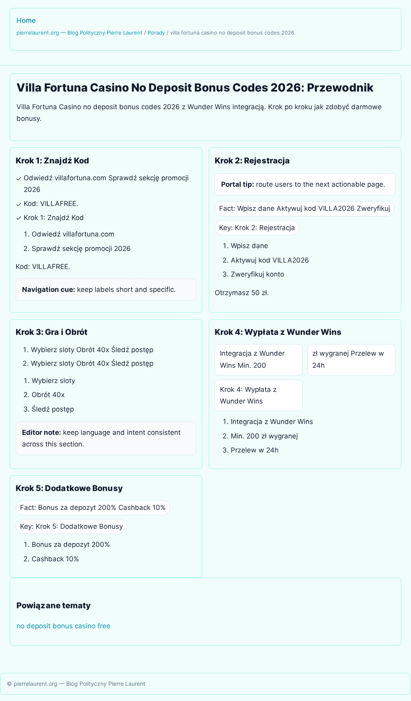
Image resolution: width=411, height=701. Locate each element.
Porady (156, 32)
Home (26, 20)
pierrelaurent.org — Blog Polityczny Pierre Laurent (79, 32)
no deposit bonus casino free (63, 626)
